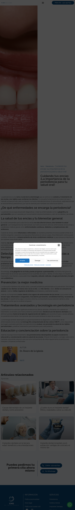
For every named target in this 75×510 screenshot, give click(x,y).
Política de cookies (28, 264)
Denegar (37, 260)
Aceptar (22, 260)
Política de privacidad (39, 264)
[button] (59, 245)
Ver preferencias (52, 260)
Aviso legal (48, 264)
